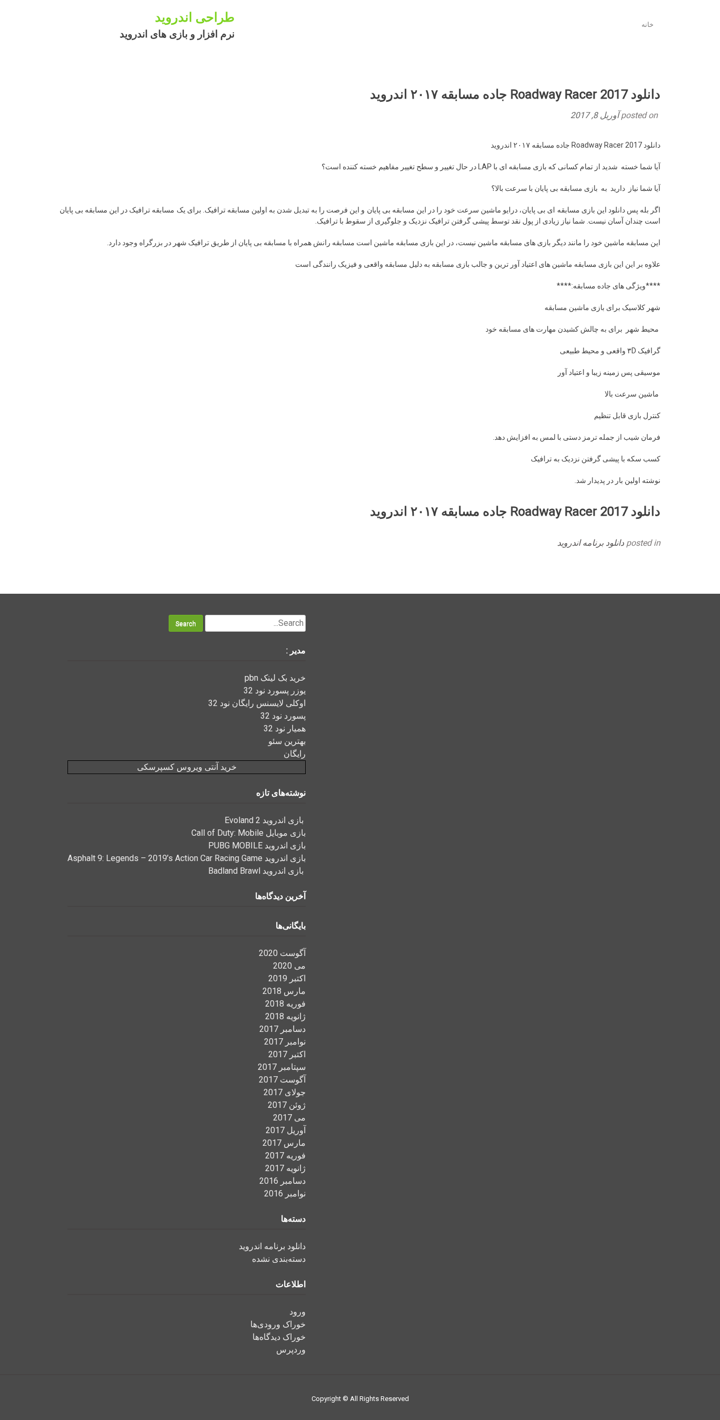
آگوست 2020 (282, 953)
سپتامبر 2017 (282, 1067)
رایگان (295, 754)
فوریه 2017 (285, 1156)
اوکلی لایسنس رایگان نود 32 (257, 703)
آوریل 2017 (286, 1130)
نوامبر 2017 (285, 1042)
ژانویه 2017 (285, 1168)
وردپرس (291, 1350)
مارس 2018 (284, 991)
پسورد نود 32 (283, 716)
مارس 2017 (284, 1143)
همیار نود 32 (285, 728)
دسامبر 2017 (282, 1029)
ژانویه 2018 (285, 1016)
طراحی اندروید (195, 17)
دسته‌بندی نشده (279, 1259)
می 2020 (289, 966)
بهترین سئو (287, 741)
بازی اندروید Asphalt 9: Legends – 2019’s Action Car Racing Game (186, 858)
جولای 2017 (285, 1092)
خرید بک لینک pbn (275, 678)
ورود (297, 1312)
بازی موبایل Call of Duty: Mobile (248, 833)
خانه (647, 24)
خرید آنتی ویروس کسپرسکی (187, 767)
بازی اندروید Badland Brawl (257, 871)
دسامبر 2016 (282, 1181)
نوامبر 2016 (285, 1194)
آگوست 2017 (282, 1080)
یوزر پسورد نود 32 (275, 690)
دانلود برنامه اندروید (590, 543)
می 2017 (289, 1118)
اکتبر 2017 (287, 1054)
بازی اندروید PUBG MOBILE (257, 846)
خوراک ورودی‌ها (278, 1324)
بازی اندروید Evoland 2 (265, 820)
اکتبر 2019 (287, 978)
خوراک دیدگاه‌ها (279, 1337)
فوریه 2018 (285, 1004)
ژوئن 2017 (287, 1105)
